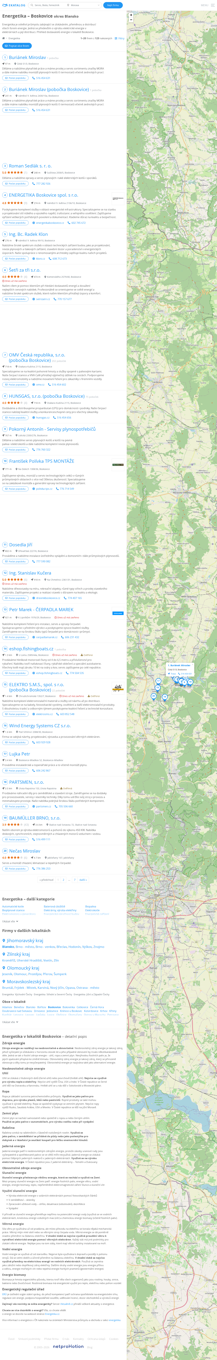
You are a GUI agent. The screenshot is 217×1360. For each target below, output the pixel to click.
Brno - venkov (45, 947)
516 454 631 (43, 78)
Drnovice (39, 1011)
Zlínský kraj (18, 954)
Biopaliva (90, 906)
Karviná (43, 988)
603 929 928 (43, 742)
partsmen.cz (43, 806)
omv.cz (40, 384)
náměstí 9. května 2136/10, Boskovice (66, 203)
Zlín (56, 960)
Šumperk (60, 974)
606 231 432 (72, 637)
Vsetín (47, 960)
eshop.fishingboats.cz (49, 673)
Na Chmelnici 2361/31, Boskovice (64, 579)
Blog (89, 1347)
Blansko (8, 947)
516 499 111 (43, 839)
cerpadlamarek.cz (46, 637)
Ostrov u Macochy (94, 1015)
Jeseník (7, 974)
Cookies (114, 1339)
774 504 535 (77, 673)
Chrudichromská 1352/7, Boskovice (37, 696)
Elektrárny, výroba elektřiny (60, 910)
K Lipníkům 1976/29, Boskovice (34, 617)
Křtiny (112, 1011)
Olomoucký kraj (23, 968)
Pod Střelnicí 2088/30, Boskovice (36, 731)
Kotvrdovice (91, 1011)
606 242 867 (43, 770)
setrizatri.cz (43, 299)
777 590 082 (43, 561)
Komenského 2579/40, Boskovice (64, 276)
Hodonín (74, 947)
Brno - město (25, 947)
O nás (65, 1339)
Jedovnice (52, 1011)
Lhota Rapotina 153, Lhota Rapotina (37, 788)
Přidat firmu (51, 1339)
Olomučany (75, 1015)
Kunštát (7, 1015)
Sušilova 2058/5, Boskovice (61, 172)
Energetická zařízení (97, 914)
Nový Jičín (57, 988)
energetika (114, 1320)
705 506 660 (66, 806)
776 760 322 (43, 449)
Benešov (19, 1007)
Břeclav (62, 947)
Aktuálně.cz (66, 1303)
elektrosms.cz (44, 714)
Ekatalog (17, 5)
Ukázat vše (8, 921)
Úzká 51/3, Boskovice (28, 63)
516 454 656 (64, 417)
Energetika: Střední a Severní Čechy (53, 994)
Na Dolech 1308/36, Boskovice (34, 469)
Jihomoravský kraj (25, 940)
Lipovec (29, 1015)
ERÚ (4, 1294)
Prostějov (34, 974)
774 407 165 (75, 598)
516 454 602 (59, 384)
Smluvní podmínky (29, 1339)
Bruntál (7, 988)
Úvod (11, 1339)
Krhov (103, 1011)
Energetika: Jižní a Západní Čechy (91, 994)
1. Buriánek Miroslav (179, 665)
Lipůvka (40, 1015)
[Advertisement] (63, 138)
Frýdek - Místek (25, 988)
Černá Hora (97, 1007)
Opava (70, 988)
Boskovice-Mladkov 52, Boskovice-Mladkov (41, 760)
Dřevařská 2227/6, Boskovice (33, 550)
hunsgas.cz (42, 417)
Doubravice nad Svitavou (17, 1011)
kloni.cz (40, 258)
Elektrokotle (92, 910)
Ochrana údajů (96, 1339)
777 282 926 (43, 183)
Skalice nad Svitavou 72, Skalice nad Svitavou (73, 824)
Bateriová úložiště (54, 906)
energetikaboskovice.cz (50, 223)
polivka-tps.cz (44, 488)
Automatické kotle (13, 906)
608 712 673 (60, 258)
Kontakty (78, 1339)
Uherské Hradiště (29, 960)
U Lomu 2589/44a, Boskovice (34, 655)
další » (83, 880)
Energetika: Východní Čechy (17, 994)
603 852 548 (67, 714)
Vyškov (87, 947)
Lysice (50, 1015)
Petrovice (113, 1015)
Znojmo (98, 947)
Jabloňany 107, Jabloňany (60, 857)
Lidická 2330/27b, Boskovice (32, 435)
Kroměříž (8, 960)
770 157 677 (65, 299)
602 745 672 (78, 223)
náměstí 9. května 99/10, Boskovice (36, 240)
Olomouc (20, 974)
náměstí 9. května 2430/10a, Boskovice (38, 95)
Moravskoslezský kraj (28, 981)
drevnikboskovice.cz (48, 598)
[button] (181, 682)
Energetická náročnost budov (61, 914)
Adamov (7, 1007)
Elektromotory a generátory (19, 914)
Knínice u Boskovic (71, 1011)
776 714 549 (67, 488)
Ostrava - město (87, 988)
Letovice (18, 1015)
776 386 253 (43, 868)
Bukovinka (69, 1007)
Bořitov (41, 1007)
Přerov (47, 974)
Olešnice (61, 1015)
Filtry (121, 38)
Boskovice (54, 1007)
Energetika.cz (52, 1313)
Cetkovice (82, 1007)
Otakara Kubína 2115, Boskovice (35, 366)
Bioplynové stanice (13, 910)
